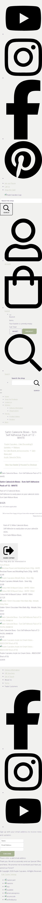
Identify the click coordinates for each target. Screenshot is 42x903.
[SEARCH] (37, 382)
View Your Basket (11, 465)
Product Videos (14, 417)
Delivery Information (16, 408)
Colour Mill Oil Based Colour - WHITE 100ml (16, 594)
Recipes (12, 419)
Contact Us (8, 402)
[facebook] (23, 139)
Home (7, 397)
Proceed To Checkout (28, 465)
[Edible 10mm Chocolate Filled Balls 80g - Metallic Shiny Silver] (21, 604)
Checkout (29, 331)
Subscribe (7, 854)
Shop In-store (14, 411)
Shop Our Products (11, 399)
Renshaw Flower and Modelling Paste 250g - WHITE (19, 571)
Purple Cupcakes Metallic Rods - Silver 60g (16, 581)
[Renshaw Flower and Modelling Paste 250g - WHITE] (20, 568)
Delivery (7, 405)
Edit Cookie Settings (8, 874)
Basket (15, 331)
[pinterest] (23, 178)
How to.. (7, 414)
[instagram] (23, 78)
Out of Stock (4, 565)
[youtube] (23, 34)
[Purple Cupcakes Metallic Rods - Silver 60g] (16, 578)
